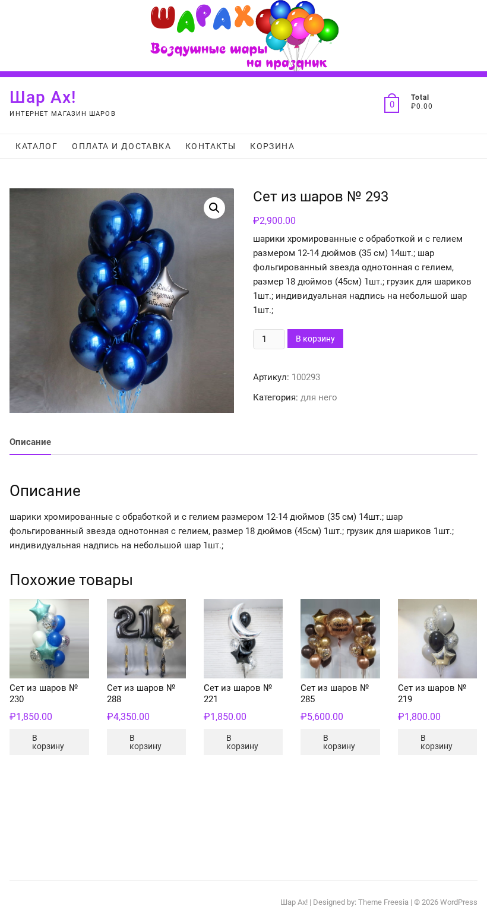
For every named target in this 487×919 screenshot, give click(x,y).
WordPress (458, 902)
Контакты (210, 146)
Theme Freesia (383, 902)
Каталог (36, 146)
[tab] (30, 443)
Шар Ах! (43, 97)
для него (319, 397)
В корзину (315, 338)
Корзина (272, 146)
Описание (30, 442)
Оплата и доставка (121, 146)
